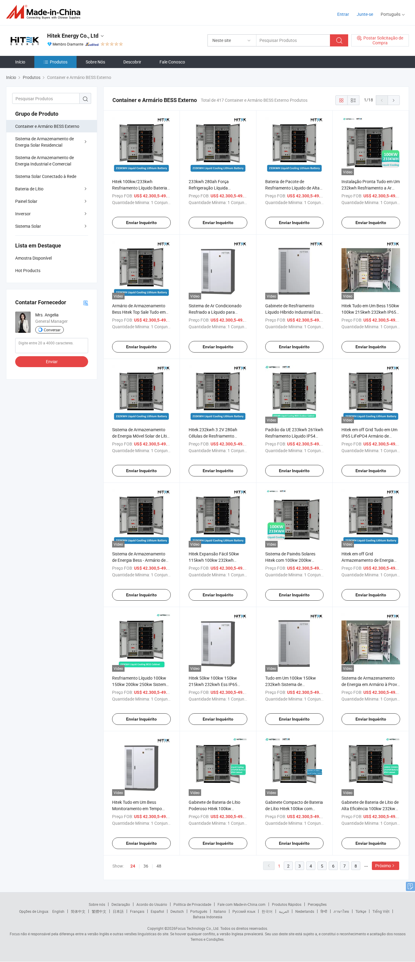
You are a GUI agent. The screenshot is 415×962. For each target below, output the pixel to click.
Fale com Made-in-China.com (242, 904)
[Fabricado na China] (45, 12)
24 (132, 866)
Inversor (23, 214)
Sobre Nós (95, 62)
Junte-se (365, 14)
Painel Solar (26, 201)
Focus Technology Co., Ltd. (197, 928)
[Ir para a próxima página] (394, 100)
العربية (284, 911)
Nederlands (304, 911)
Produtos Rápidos (286, 904)
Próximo (383, 865)
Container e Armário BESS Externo (47, 126)
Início (20, 62)
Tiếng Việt (380, 911)
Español (157, 911)
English (58, 911)
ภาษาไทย (341, 911)
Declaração (120, 904)
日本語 (118, 911)
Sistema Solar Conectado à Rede (45, 176)
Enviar (52, 361)
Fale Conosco (172, 62)
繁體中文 (99, 911)
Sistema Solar (28, 226)
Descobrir (132, 62)
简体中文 (78, 911)
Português (198, 911)
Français (137, 911)
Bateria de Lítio (29, 189)
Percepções (317, 904)
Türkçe (360, 911)
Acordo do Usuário (151, 904)
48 (158, 866)
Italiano (220, 911)
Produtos (58, 62)
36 (145, 866)
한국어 (267, 911)
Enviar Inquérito (141, 222)
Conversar (52, 329)
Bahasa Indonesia (207, 916)
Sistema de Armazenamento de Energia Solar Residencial (44, 142)
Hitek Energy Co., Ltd (72, 35)
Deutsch (177, 911)
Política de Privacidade (192, 904)
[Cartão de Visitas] (85, 302)
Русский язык (243, 911)
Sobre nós (97, 904)
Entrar (343, 14)
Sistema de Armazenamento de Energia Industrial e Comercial (44, 161)
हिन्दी (324, 911)
